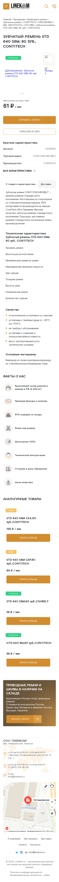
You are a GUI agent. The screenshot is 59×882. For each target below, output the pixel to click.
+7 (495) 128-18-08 (18, 767)
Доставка (46, 838)
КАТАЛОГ (6, 6)
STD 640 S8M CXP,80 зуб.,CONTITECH (20, 561)
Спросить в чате (29, 131)
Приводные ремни (37, 19)
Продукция (19, 19)
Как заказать (30, 838)
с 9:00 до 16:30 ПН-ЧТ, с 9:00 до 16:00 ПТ (54, 6)
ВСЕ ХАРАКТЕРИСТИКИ (17, 170)
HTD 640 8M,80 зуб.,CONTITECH (28, 643)
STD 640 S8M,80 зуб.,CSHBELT (27, 601)
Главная (7, 19)
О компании (14, 838)
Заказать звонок (20, 719)
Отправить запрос (29, 120)
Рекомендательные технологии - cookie (30, 875)
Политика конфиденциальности (26, 872)
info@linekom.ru (16, 776)
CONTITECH (29, 22)
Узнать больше (28, 537)
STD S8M (29, 25)
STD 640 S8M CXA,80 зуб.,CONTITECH (21, 520)
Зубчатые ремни (12, 22)
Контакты (35, 844)
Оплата (23, 844)
